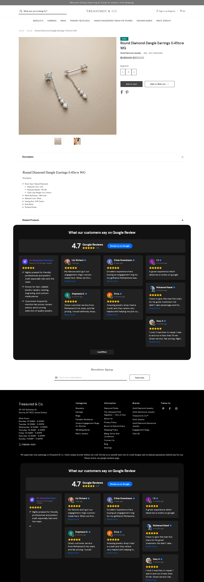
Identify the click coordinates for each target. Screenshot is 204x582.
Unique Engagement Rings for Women (113, 20)
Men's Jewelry (163, 20)
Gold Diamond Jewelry (143, 408)
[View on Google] (67, 261)
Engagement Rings (141, 430)
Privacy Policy (110, 422)
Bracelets (38, 20)
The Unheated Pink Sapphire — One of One (115, 413)
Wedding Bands (144, 20)
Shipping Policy (111, 430)
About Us (108, 418)
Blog (106, 444)
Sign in (162, 11)
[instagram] (176, 408)
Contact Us (109, 440)
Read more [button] (70, 281)
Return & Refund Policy (114, 426)
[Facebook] (121, 92)
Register (171, 11)
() (183, 11)
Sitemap (108, 447)
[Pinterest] (127, 92)
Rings (63, 20)
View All (136, 433)
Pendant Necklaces (80, 20)
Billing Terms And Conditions (111, 435)
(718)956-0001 (28, 444)
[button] (102, 157)
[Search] (22, 11)
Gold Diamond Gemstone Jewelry (144, 424)
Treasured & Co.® (140, 415)
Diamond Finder (111, 408)
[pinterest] (163, 408)
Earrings (52, 20)
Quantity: (124, 66)
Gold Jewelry (138, 419)
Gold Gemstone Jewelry (144, 412)
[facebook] (170, 408)
